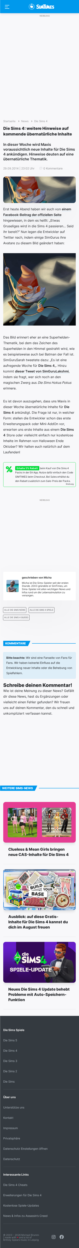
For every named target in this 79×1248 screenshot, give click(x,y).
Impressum (10, 1128)
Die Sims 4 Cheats (15, 1185)
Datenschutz (11, 1159)
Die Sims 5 (10, 1040)
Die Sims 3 (10, 1061)
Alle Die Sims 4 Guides (16, 617)
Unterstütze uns (13, 1107)
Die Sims (9, 1081)
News (25, 121)
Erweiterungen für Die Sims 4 (22, 1195)
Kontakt (8, 1117)
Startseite (9, 121)
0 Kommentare (53, 168)
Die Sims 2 (10, 1071)
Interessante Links (16, 1174)
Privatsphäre (11, 1138)
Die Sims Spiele (13, 1030)
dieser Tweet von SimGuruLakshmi (42, 371)
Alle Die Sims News (14, 610)
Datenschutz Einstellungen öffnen (25, 1148)
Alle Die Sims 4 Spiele (41, 610)
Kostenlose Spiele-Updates (21, 1205)
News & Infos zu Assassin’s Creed (25, 1215)
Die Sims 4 (40, 121)
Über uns (9, 1097)
